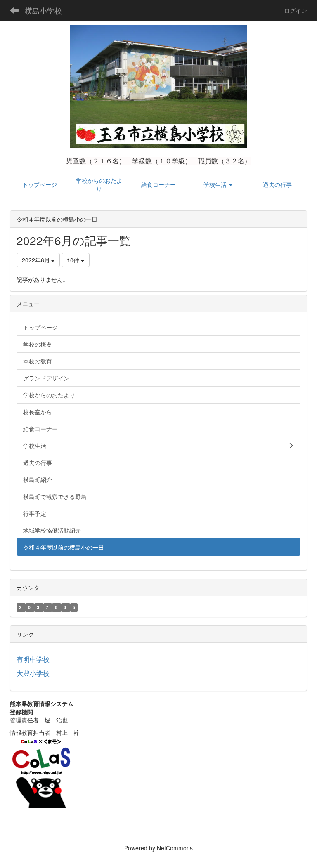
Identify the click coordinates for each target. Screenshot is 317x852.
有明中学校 (33, 659)
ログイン (295, 10)
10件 (74, 260)
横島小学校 (43, 10)
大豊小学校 (33, 673)
